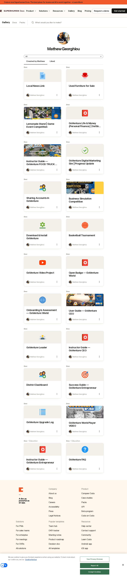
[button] (63, 56)
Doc (25, 67)
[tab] (35, 62)
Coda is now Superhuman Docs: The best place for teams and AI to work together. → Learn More (43, 2)
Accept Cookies (94, 572)
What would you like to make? (48, 22)
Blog (80, 11)
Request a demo (101, 11)
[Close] (123, 565)
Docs (14, 22)
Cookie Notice (31, 560)
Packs (22, 22)
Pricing (88, 11)
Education (33, 441)
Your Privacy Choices (95, 559)
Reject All (94, 565)
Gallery (71, 11)
